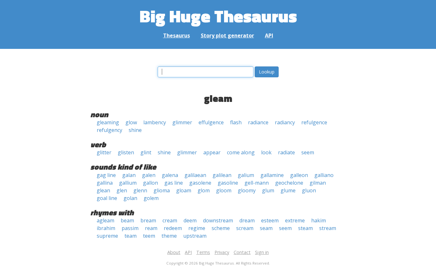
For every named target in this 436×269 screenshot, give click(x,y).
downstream (218, 220)
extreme (295, 220)
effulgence (211, 122)
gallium (128, 182)
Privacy (221, 252)
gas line (173, 182)
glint (145, 152)
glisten (126, 152)
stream (327, 228)
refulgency (109, 130)
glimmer (182, 122)
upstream (195, 235)
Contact (242, 252)
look (266, 152)
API (269, 35)
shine (135, 130)
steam (305, 228)
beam (127, 220)
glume (288, 190)
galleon (299, 175)
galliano (324, 175)
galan (129, 175)
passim (130, 228)
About (173, 252)
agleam (105, 220)
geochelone (289, 182)
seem (307, 152)
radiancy (285, 122)
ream (151, 228)
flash (236, 122)
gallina (105, 182)
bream (148, 220)
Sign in (262, 252)
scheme (221, 228)
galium (246, 175)
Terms (203, 252)
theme (169, 235)
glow (131, 122)
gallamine (272, 175)
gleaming (108, 122)
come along (241, 152)
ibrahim (106, 228)
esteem (270, 220)
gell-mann (256, 182)
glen (122, 190)
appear (212, 152)
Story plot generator (227, 35)
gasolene (200, 182)
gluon (309, 190)
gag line (106, 175)
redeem (173, 228)
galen (148, 175)
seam (266, 228)
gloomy (247, 190)
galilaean (195, 175)
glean (103, 190)
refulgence (314, 122)
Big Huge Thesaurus (218, 16)
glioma (162, 190)
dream (247, 220)
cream (169, 220)
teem (149, 235)
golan (130, 198)
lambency (154, 122)
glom (204, 190)
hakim (318, 220)
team (130, 235)
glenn (140, 190)
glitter (104, 152)
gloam (183, 190)
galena (170, 175)
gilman (318, 182)
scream (244, 228)
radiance (258, 122)
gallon (150, 182)
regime (196, 228)
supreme (107, 235)
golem (151, 198)
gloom (223, 190)
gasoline (228, 182)
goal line (107, 198)
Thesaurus (176, 35)
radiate (286, 152)
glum (268, 190)
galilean (222, 175)
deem (190, 220)
